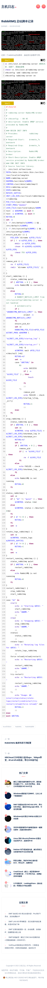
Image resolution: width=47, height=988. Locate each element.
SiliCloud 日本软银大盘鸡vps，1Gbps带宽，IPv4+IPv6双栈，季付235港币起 (23, 758)
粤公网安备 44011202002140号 (16, 978)
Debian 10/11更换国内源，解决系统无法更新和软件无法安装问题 (27, 850)
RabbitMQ (18, 726)
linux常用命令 (7, 726)
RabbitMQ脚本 (29, 726)
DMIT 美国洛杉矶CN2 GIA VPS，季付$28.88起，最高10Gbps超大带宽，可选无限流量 (27, 806)
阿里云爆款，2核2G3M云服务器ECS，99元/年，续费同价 (25, 861)
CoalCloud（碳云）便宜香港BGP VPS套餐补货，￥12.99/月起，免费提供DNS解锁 (27, 873)
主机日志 (8, 6)
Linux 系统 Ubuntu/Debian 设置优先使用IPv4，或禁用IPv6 (27, 839)
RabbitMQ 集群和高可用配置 (18, 742)
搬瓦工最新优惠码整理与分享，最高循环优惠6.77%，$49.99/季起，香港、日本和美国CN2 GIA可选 (27, 784)
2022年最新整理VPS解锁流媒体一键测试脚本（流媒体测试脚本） (27, 828)
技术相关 (4, 26)
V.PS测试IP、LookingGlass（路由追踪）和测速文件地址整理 (27, 884)
